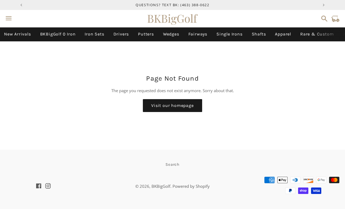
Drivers (121, 34)
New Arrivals (17, 34)
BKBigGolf (160, 186)
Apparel (283, 34)
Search (172, 164)
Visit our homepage (172, 105)
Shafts (259, 34)
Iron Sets (94, 34)
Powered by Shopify (191, 186)
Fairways (197, 34)
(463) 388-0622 (194, 4)
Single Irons (229, 34)
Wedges (171, 34)
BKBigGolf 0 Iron (58, 34)
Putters (146, 34)
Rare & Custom (317, 34)
